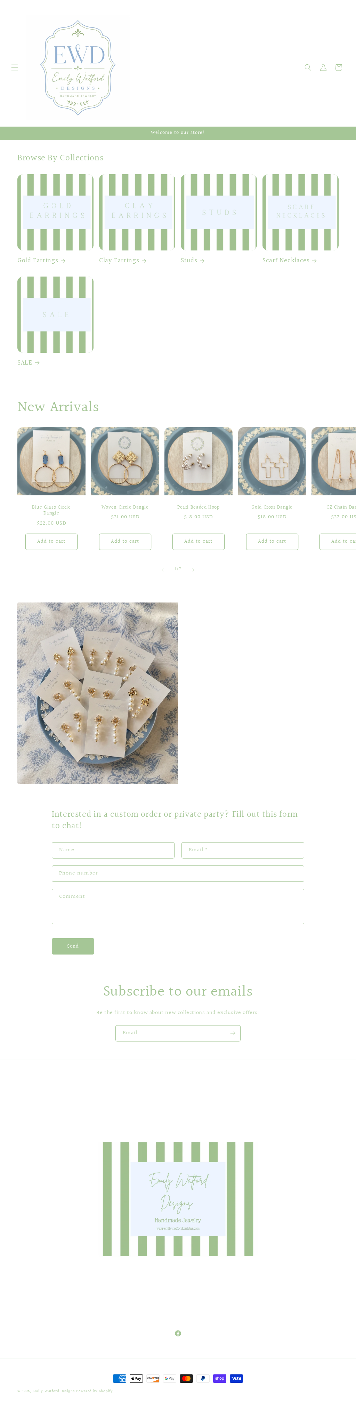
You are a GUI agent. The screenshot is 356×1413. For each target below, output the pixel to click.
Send (73, 946)
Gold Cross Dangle (272, 507)
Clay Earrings (119, 260)
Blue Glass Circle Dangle (51, 510)
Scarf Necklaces (285, 260)
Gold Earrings (37, 260)
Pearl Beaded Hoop (198, 507)
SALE (24, 363)
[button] (14, 67)
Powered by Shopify (94, 1391)
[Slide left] (162, 569)
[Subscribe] (232, 1033)
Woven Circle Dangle (124, 507)
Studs (189, 260)
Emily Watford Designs (54, 1391)
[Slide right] (193, 569)
